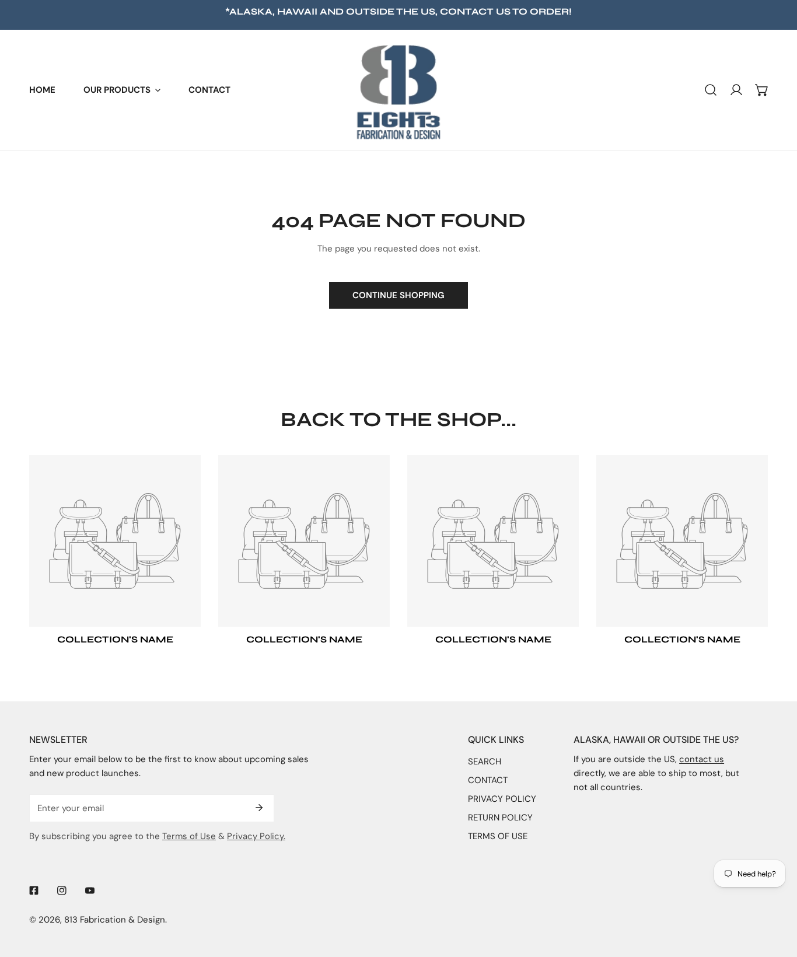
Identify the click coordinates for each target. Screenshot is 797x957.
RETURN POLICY (500, 817)
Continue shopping (398, 295)
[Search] (710, 90)
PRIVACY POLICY (502, 799)
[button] (121, 90)
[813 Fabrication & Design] (398, 89)
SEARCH (484, 761)
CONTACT (488, 780)
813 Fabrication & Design (114, 919)
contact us (475, 11)
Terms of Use (189, 836)
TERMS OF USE (497, 836)
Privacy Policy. (256, 836)
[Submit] (259, 807)
